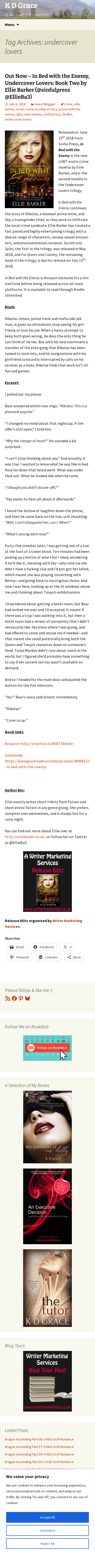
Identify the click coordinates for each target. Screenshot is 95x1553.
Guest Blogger (45, 104)
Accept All (47, 1517)
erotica (52, 109)
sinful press (52, 114)
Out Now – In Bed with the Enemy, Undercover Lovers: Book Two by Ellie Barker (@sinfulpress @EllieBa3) (47, 86)
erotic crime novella (30, 109)
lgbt (19, 114)
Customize (47, 1530)
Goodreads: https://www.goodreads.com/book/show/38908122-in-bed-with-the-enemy (47, 761)
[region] (47, 1511)
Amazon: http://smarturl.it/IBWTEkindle (39, 743)
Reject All (47, 1543)
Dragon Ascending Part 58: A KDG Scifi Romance (39, 1439)
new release (33, 114)
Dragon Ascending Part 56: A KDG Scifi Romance (39, 1454)
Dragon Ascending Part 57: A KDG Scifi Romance (39, 1447)
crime (68, 104)
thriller (67, 114)
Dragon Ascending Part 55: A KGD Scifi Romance (39, 1462)
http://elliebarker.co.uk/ (25, 836)
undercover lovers (18, 119)
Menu (9, 24)
